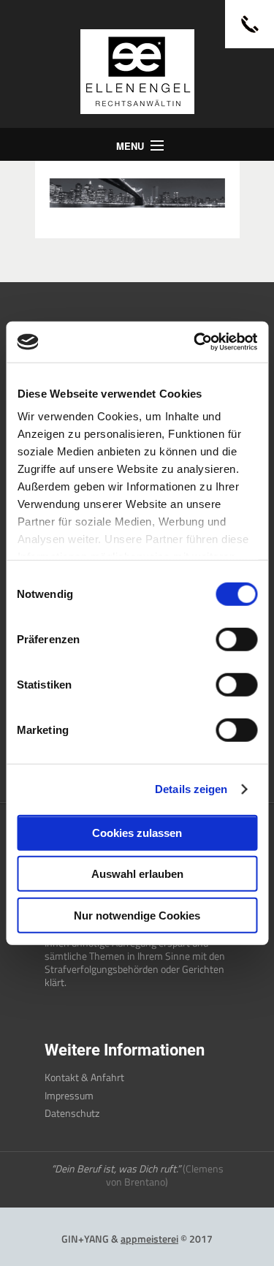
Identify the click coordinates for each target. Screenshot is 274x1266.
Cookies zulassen (137, 832)
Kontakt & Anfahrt (84, 1077)
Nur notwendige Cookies (137, 915)
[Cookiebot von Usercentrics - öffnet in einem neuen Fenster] (195, 342)
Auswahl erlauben (137, 874)
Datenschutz (72, 1113)
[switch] (236, 639)
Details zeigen (191, 789)
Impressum (69, 1095)
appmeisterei (149, 1238)
